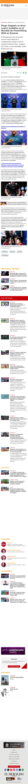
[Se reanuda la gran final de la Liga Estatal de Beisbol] (5, 342)
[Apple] (20, 770)
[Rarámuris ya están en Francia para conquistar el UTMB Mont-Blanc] (5, 309)
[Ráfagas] (3, 544)
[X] (8, 770)
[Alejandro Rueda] (3, 557)
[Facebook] (5, 770)
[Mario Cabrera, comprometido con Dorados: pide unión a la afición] (5, 281)
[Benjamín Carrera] (3, 564)
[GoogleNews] (17, 770)
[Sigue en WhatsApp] (24, 73)
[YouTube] (11, 770)
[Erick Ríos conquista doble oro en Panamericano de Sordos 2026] (5, 593)
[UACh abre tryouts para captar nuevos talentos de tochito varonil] (5, 370)
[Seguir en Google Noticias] (26, 73)
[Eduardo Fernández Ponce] (3, 551)
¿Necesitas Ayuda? (14, 766)
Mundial (19, 251)
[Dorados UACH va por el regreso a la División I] (5, 385)
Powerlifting (5, 255)
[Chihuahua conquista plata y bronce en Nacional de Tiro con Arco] (5, 576)
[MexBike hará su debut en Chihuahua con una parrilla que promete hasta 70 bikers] (5, 325)
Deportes (12, 251)
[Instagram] (14, 770)
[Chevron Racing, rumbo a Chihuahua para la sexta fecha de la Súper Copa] (5, 423)
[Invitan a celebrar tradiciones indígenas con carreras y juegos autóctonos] (5, 356)
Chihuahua (4, 251)
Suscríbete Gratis (14, 666)
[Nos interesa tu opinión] (14, 745)
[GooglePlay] (23, 770)
